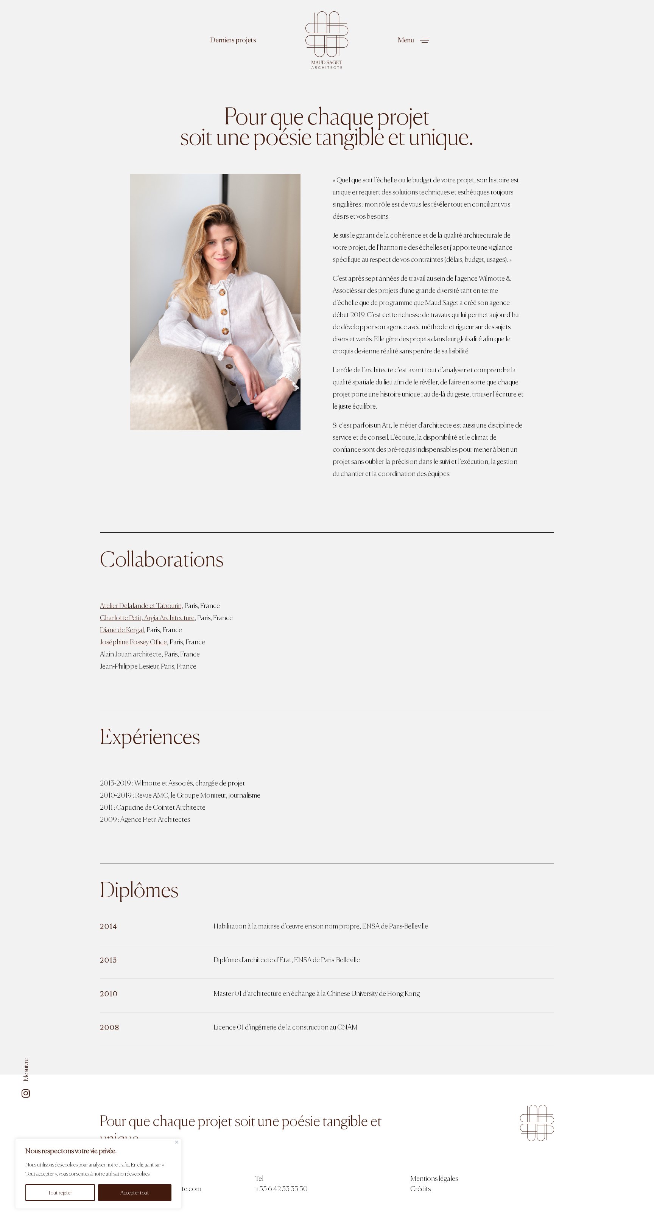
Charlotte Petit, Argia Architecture (147, 617)
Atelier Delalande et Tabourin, (141, 605)
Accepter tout (134, 1192)
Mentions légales (434, 1178)
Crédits (420, 1188)
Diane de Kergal (122, 629)
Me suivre (26, 1069)
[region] (98, 1173)
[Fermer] (176, 1142)
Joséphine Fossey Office (133, 642)
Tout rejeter (60, 1192)
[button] (219, 40)
